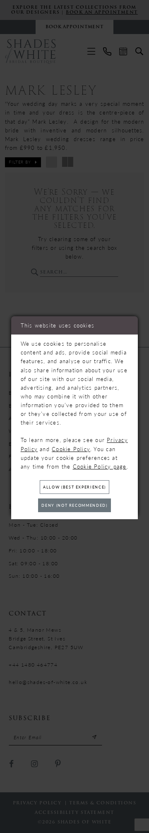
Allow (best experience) (74, 487)
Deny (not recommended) (74, 505)
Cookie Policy (71, 449)
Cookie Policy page (100, 466)
